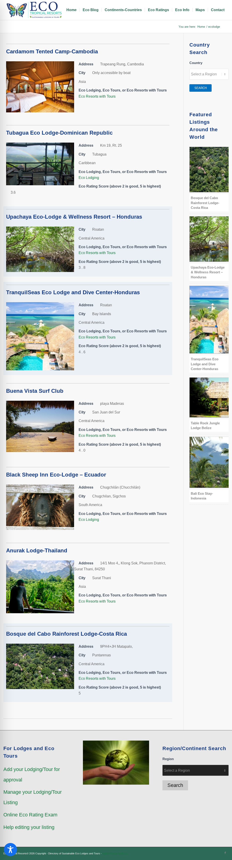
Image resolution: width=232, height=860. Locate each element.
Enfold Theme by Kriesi (115, 853)
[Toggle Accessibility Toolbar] (10, 850)
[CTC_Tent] (40, 111)
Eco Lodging (89, 178)
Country (195, 63)
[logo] (35, 10)
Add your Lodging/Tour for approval (31, 774)
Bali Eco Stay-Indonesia (202, 496)
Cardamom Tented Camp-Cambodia (52, 51)
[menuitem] (71, 10)
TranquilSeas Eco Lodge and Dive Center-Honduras (73, 292)
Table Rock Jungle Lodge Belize (205, 425)
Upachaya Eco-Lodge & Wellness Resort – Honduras (74, 217)
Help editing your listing (28, 827)
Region (168, 759)
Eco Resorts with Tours (97, 96)
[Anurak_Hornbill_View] (40, 612)
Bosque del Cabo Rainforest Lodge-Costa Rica (66, 634)
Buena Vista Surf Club (34, 391)
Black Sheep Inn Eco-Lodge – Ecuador (56, 475)
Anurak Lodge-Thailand (36, 550)
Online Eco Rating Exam (30, 815)
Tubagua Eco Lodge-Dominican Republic (59, 133)
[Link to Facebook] (225, 852)
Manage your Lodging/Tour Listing (32, 797)
